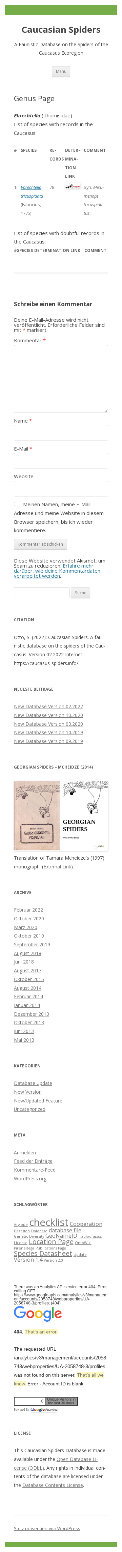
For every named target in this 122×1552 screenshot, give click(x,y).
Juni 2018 (24, 961)
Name (23, 420)
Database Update (33, 1083)
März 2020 (25, 927)
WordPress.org (30, 1178)
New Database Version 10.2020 (48, 715)
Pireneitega (24, 1248)
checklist (48, 1222)
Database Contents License (52, 1485)
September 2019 (32, 944)
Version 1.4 (28, 1259)
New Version (28, 1092)
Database (39, 1231)
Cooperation (86, 1224)
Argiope (21, 1224)
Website (24, 476)
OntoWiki (83, 1242)
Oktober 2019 (29, 935)
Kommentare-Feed (35, 1170)
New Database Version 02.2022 (48, 706)
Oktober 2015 (29, 979)
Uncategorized (29, 1109)
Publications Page (51, 1248)
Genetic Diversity (29, 1236)
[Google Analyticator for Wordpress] (43, 1409)
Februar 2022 (28, 910)
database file (65, 1230)
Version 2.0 (53, 1260)
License (20, 1242)
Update (80, 1254)
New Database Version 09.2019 (48, 741)
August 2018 (27, 953)
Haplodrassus (90, 1236)
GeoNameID (61, 1235)
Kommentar (30, 340)
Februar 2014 (28, 996)
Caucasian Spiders (61, 29)
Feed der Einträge (33, 1161)
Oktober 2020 (29, 918)
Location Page (51, 1241)
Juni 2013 (24, 1031)
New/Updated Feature (38, 1100)
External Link (57, 866)
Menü (61, 71)
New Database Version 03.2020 (48, 724)
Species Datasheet (43, 1253)
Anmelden (25, 1152)
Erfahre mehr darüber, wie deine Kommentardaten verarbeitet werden (57, 570)
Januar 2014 (27, 1005)
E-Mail (23, 448)
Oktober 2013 (29, 1022)
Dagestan (22, 1231)
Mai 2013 (24, 1040)
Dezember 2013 (31, 1014)
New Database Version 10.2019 (48, 732)
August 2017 (27, 970)
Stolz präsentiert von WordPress (47, 1528)
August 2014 (27, 988)
